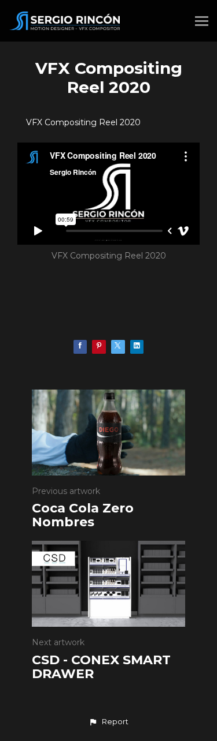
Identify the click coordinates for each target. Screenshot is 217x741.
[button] (108, 722)
